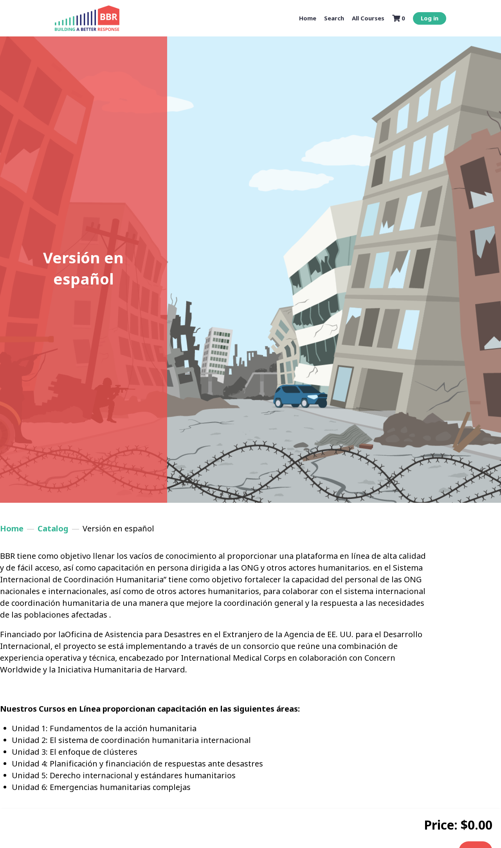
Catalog (53, 528)
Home (11, 528)
